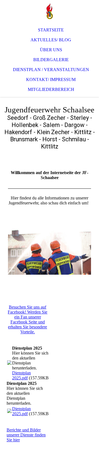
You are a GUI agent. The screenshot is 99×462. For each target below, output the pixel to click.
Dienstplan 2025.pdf (21, 375)
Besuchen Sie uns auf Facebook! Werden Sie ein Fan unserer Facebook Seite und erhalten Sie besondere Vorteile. (27, 319)
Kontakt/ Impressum (51, 79)
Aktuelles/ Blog (51, 39)
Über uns (51, 49)
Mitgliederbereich (51, 89)
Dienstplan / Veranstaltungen (51, 69)
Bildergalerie (51, 59)
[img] (49, 11)
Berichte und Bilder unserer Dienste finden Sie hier (26, 435)
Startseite (51, 30)
